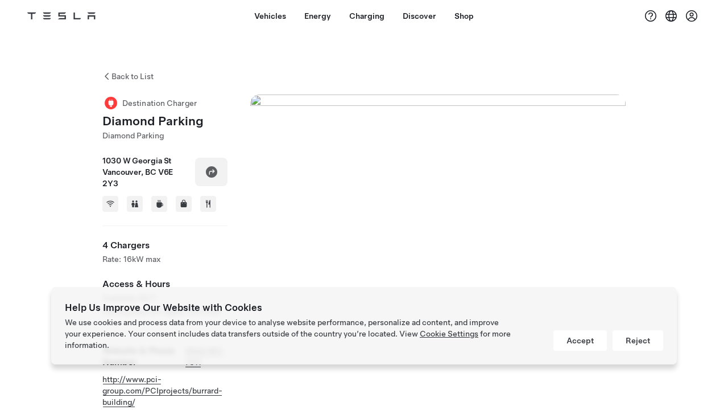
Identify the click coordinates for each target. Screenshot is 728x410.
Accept (580, 340)
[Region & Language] (671, 16)
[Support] (651, 16)
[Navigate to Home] (61, 16)
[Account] (691, 16)
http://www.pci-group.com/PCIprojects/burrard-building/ (162, 391)
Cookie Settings (449, 333)
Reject (638, 340)
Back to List (132, 76)
